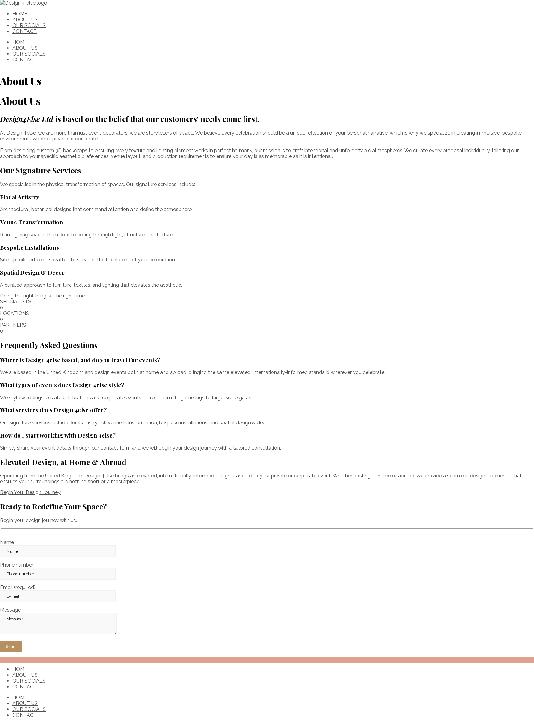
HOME (20, 14)
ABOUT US (25, 20)
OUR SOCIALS (29, 25)
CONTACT (24, 31)
